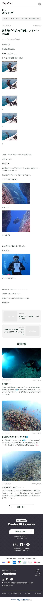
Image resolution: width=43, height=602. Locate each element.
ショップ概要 (26, 593)
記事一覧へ (21, 507)
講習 (18, 39)
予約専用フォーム (21, 531)
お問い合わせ (5, 593)
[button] (39, 3)
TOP (5, 18)
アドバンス (11, 39)
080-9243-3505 (8, 585)
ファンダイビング (7, 25)
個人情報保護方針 (16, 593)
